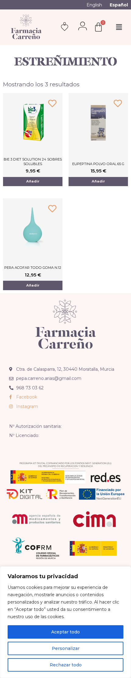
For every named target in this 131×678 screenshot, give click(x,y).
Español (119, 5)
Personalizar (66, 648)
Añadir (33, 181)
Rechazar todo (66, 665)
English (94, 5)
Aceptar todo (65, 632)
